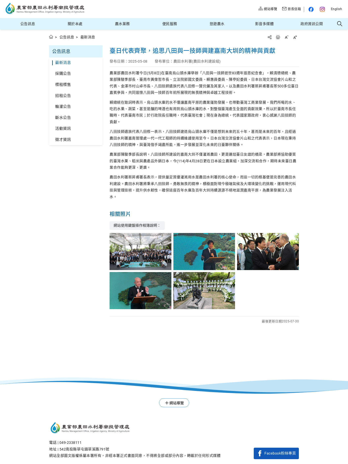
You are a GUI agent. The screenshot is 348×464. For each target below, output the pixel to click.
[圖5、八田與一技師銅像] (204, 290)
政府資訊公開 (311, 24)
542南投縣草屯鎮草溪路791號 (84, 449)
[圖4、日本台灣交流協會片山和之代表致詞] (140, 290)
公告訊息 (27, 24)
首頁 (51, 37)
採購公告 (63, 73)
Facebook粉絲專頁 (280, 453)
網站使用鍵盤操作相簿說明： (137, 225)
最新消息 (63, 62)
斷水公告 (63, 117)
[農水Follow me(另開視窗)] (310, 9)
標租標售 (63, 84)
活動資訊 (63, 128)
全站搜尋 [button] (340, 24)
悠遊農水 (217, 24)
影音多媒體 (264, 24)
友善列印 (278, 37)
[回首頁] (135, 428)
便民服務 (169, 24)
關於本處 (75, 24)
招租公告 (63, 95)
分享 (269, 37)
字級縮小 (286, 37)
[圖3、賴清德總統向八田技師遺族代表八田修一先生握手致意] (268, 251)
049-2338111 (70, 442)
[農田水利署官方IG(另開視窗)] (323, 9)
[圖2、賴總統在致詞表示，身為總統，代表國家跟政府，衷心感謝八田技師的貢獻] (204, 251)
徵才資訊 (63, 139)
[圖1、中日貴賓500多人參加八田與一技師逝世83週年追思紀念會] (140, 251)
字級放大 (295, 37)
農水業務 (122, 24)
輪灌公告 (63, 106)
